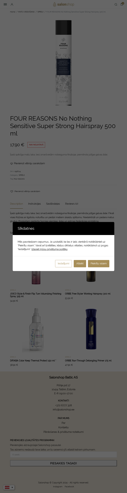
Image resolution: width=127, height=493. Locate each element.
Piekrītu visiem (99, 263)
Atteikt (79, 263)
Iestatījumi (63, 263)
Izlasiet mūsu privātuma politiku (49, 249)
